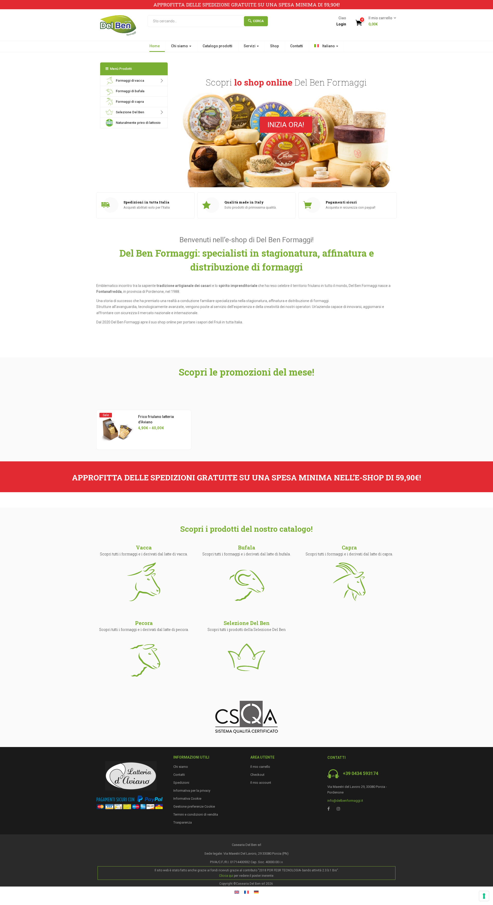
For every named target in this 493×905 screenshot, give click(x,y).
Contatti (296, 46)
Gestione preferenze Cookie (194, 806)
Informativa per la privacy (191, 790)
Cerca (258, 21)
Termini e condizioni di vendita (195, 814)
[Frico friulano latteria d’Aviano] (117, 417)
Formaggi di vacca (130, 80)
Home (154, 46)
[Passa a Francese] (246, 892)
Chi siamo (180, 46)
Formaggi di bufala (130, 91)
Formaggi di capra (130, 102)
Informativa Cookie (187, 798)
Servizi (250, 46)
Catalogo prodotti (217, 46)
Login (341, 24)
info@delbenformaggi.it (345, 801)
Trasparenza (182, 822)
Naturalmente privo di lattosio (138, 123)
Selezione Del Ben (130, 112)
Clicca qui (226, 876)
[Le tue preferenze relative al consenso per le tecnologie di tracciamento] (484, 896)
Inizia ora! (286, 124)
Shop (274, 46)
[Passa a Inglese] (237, 892)
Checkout (257, 775)
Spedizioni (181, 783)
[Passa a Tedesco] (256, 892)
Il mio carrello (260, 767)
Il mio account (260, 783)
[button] (381, 21)
